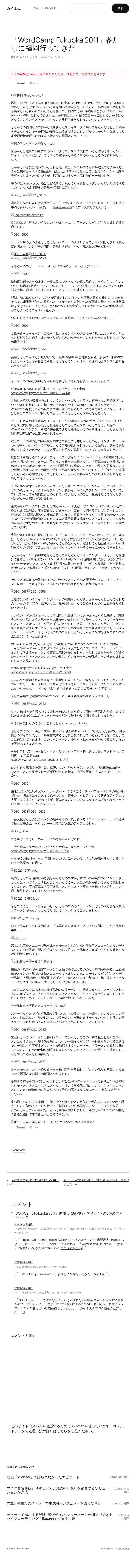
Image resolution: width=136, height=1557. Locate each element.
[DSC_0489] (37, 195)
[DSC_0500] (20, 234)
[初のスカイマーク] (24, 143)
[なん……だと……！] (50, 143)
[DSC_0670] (19, 783)
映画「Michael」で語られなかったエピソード (43, 1477)
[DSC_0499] (20, 274)
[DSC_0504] (37, 349)
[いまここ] (18, 938)
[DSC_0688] (20, 1029)
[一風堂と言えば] (40, 961)
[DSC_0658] (20, 704)
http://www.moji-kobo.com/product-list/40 (39, 760)
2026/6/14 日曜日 (119, 1477)
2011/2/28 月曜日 (23, 1262)
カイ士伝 (14, 8)
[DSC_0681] (58, 1006)
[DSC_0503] (19, 349)
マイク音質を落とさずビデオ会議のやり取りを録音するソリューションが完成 (58, 1490)
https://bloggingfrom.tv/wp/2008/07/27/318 (40, 851)
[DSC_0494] (20, 254)
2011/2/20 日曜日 (23, 1224)
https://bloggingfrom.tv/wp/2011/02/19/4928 (40, 393)
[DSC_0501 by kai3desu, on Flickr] (19, 325)
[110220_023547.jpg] (25, 918)
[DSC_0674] (19, 831)
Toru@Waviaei (62, 207)
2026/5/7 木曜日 (120, 1503)
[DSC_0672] (36, 811)
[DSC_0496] (37, 254)
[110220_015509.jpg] (25, 898)
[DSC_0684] (20, 1062)
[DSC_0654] (37, 373)
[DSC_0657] (19, 591)
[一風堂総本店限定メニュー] (30, 1006)
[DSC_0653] (19, 373)
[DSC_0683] (37, 1029)
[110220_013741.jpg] (24, 870)
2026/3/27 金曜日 (123, 1516)
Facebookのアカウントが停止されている (47, 297)
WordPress (47, 57)
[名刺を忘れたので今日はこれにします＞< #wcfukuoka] (49, 723)
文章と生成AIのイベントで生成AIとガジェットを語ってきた (54, 1503)
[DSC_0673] (19, 811)
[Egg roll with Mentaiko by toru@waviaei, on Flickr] (27, 215)
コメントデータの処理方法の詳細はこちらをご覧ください (67, 1428)
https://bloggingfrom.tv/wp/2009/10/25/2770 (41, 672)
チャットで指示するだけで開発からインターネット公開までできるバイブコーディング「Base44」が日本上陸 (59, 1517)
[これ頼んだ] (20, 961)
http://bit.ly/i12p (71, 1248)
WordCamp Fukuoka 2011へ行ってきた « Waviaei (40, 1266)
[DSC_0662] (37, 704)
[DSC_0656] (37, 591)
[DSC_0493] (37, 258)
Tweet (20, 83)
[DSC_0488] (20, 195)
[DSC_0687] (37, 1062)
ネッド (72, 281)
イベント (59, 57)
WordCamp (19, 1149)
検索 (120, 8)
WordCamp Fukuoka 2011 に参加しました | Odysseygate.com (47, 1292)
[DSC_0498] (20, 258)
